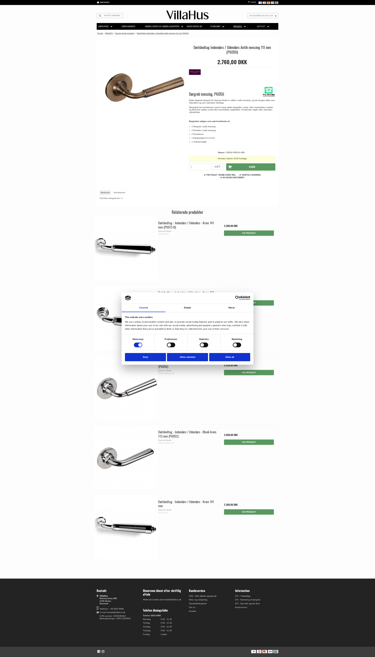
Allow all (229, 357)
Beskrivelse (105, 193)
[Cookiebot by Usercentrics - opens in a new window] (237, 298)
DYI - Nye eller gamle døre (247, 603)
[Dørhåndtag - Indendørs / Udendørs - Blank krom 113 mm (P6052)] (126, 457)
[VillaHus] (187, 15)
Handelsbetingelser (198, 603)
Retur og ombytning (198, 600)
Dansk (253, 2)
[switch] (171, 345)
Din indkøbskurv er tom (261, 16)
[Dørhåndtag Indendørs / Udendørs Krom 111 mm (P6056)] (126, 387)
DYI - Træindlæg (242, 596)
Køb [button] (252, 166)
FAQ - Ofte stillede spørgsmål (202, 596)
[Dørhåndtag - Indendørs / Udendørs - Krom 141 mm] (126, 527)
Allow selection (187, 357)
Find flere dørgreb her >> (111, 198)
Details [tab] (187, 307)
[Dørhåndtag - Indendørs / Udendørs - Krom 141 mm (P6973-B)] (126, 248)
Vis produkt (249, 233)
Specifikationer (119, 193)
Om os (192, 607)
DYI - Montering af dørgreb (247, 600)
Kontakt (192, 611)
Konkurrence (241, 607)
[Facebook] (98, 651)
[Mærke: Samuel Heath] (196, 76)
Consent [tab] (143, 307)
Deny (145, 357)
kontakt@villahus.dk (116, 612)
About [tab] (231, 307)
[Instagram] (103, 651)
